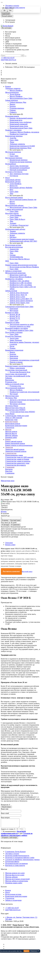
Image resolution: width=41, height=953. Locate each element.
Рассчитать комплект (11, 571)
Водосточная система (13, 245)
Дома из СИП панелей (13, 418)
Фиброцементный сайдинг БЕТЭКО (23, 241)
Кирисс (12, 203)
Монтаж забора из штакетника (16, 881)
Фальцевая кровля (12, 116)
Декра (12, 142)
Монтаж (8, 429)
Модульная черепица (13, 152)
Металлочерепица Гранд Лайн (21, 98)
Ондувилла (14, 176)
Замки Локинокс (16, 340)
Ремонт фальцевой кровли (15, 443)
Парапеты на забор (12, 322)
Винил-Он (13, 186)
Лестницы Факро (11, 406)
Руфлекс (13, 110)
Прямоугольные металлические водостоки (21, 265)
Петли (12, 346)
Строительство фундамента (15, 465)
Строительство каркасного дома (17, 463)
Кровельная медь (16, 120)
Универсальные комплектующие (22, 239)
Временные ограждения (14, 350)
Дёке (11, 193)
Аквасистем (14, 249)
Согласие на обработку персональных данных (22, 859)
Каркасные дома (11, 420)
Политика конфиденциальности (17, 855)
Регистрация (10, 22)
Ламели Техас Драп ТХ (18, 295)
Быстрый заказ (27, 571)
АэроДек (13, 138)
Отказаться (34, 951)
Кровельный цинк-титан (19, 126)
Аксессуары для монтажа (19, 166)
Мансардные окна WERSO (15, 410)
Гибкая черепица (11, 100)
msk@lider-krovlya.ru (8, 60)
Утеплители (9, 427)
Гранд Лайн (14, 140)
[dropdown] (2, 2)
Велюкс (4, 511)
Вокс (11, 189)
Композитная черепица (14, 136)
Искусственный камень (14, 197)
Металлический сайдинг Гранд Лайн (23, 207)
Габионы (8, 378)
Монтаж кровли (11, 431)
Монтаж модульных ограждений (17, 879)
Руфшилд (13, 112)
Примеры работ (11, 437)
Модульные (14, 310)
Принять (26, 951)
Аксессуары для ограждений (16, 374)
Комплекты (14, 356)
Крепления (14, 358)
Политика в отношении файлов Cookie (19, 857)
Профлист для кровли (13, 130)
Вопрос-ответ (10, 545)
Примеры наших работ (13, 883)
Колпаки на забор (11, 312)
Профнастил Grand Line (18, 134)
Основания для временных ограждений (24, 360)
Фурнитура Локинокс (13, 336)
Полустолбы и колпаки (14, 332)
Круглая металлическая (14, 247)
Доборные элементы (13, 88)
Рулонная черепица (17, 108)
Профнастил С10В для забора (21, 283)
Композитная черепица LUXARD (22, 146)
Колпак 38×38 (15, 314)
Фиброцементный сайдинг (15, 229)
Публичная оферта (12, 861)
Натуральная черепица (13, 158)
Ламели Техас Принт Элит (20, 303)
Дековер (13, 231)
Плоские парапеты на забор (20, 326)
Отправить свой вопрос (9, 837)
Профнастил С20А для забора (21, 285)
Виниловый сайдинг (13, 182)
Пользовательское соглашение (16, 863)
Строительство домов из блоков (17, 459)
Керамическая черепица (18, 160)
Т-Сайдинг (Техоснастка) (19, 225)
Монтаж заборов (11, 435)
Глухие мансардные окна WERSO (22, 412)
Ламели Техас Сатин (17, 297)
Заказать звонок (11, 63)
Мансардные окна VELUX (15, 408)
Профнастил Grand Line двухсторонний (24, 392)
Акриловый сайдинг (13, 180)
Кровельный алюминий (18, 124)
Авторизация (10, 20)
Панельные (14, 308)
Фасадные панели (12, 213)
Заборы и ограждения (13, 271)
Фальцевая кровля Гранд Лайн (21, 128)
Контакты (9, 469)
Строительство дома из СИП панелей (19, 457)
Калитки (13, 354)
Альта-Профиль (15, 184)
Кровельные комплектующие (16, 425)
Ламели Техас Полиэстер (19, 293)
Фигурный (14, 394)
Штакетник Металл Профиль (20, 277)
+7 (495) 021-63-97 (8, 58)
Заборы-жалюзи (11, 291)
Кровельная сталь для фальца (20, 122)
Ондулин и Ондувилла (13, 172)
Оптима (13, 255)
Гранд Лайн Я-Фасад (17, 219)
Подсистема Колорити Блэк (20, 372)
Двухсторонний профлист (15, 388)
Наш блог (8, 471)
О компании (9, 467)
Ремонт (8, 439)
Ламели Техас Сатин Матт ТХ (21, 299)
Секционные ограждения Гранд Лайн (19, 306)
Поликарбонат (10, 164)
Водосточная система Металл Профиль (24, 267)
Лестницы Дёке (11, 398)
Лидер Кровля (15, 94)
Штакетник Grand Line (18, 275)
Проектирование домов (14, 455)
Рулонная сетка (11, 382)
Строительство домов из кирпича (17, 461)
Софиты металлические (14, 209)
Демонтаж (9, 447)
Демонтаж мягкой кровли (14, 449)
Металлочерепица (12, 92)
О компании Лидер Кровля (15, 852)
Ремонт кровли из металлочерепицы (18, 445)
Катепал (13, 106)
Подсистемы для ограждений (16, 370)
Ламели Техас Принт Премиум (21, 301)
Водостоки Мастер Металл (20, 259)
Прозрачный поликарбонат (20, 168)
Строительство (10, 453)
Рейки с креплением (17, 368)
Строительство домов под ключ (17, 416)
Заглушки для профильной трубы (17, 376)
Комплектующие (16, 402)
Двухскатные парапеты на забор (22, 324)
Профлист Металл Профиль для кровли (24, 132)
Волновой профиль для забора (16, 328)
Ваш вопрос (5, 817)
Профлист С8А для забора (19, 281)
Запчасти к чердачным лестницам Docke (25, 400)
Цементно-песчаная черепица (21, 162)
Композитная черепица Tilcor (20, 148)
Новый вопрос (6, 807)
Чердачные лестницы (17, 404)
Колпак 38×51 (15, 316)
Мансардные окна (12, 396)
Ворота (12, 352)
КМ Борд (13, 237)
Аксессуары (14, 338)
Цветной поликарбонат (18, 170)
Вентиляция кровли (12, 423)
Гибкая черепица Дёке (18, 102)
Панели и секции (16, 362)
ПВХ (7, 261)
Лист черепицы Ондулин (19, 174)
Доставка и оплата (12, 6)
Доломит (13, 223)
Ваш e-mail (5, 813)
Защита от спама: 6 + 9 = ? (10, 829)
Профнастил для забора (14, 279)
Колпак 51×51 (15, 318)
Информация (6, 848)
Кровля (8, 86)
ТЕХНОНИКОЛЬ (16, 257)
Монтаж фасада (11, 433)
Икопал (12, 104)
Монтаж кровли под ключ (15, 873)
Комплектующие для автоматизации (18, 366)
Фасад (7, 178)
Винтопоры (9, 380)
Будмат (12, 154)
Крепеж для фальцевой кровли (21, 118)
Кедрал (12, 235)
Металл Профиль (16, 90)
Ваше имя (4, 809)
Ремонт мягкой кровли (13, 441)
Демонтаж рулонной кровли (15, 451)
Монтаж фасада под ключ (14, 875)
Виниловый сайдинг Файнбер (21, 188)
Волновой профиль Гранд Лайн (21, 330)
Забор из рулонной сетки (14, 384)
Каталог (4, 887)
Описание (9, 543)
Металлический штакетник (15, 273)
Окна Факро (9, 414)
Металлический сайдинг (14, 205)
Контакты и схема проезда (15, 865)
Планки (12, 348)
